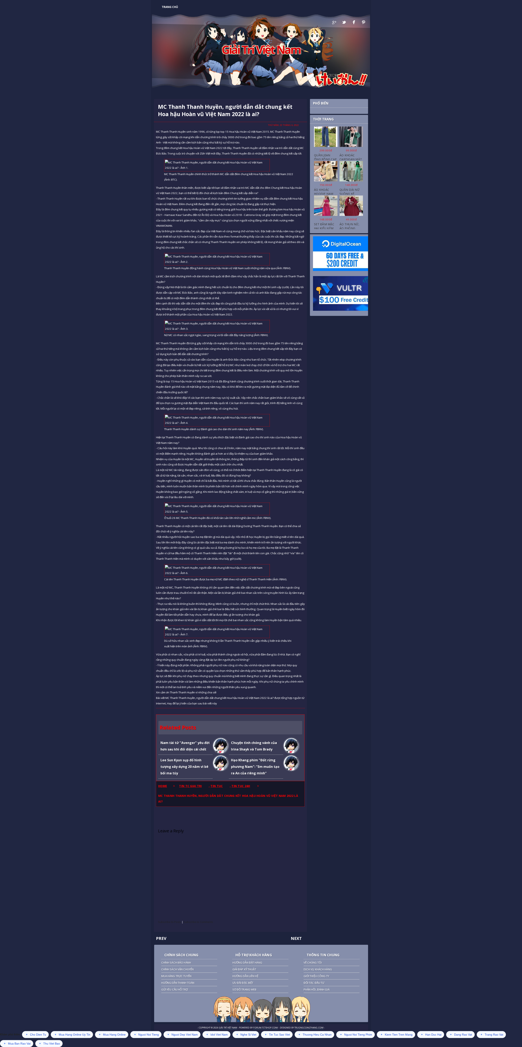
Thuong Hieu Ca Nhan (315, 1034)
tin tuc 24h (240, 786)
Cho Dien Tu (36, 1034)
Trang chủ (170, 7)
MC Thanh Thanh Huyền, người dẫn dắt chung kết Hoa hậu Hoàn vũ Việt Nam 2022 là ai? (225, 110)
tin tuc (216, 786)
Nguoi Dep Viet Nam (182, 1034)
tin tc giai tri (190, 786)
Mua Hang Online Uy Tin (72, 1034)
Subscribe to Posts (169, 922)
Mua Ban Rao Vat (17, 1043)
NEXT (296, 938)
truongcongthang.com (308, 1027)
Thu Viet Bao (49, 1043)
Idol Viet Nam (217, 1034)
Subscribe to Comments (198, 922)
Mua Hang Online (112, 1034)
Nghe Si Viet (246, 1034)
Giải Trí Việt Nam (261, 49)
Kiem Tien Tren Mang (397, 1034)
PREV (161, 938)
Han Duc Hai (431, 1034)
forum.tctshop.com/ (265, 1027)
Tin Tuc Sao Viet (277, 1034)
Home (162, 786)
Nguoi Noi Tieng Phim (356, 1034)
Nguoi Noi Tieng (146, 1034)
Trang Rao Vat (492, 1034)
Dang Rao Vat (461, 1034)
